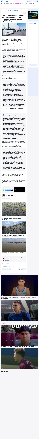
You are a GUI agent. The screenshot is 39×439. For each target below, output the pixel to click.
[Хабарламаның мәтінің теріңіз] (14, 266)
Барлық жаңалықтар (8, 10)
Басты (3, 10)
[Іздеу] (37, 1)
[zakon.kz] (7, 1)
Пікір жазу (23, 269)
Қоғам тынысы (15, 10)
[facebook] (8, 190)
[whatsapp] (4, 190)
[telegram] (6, 190)
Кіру (25, 263)
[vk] (10, 190)
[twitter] (12, 190)
